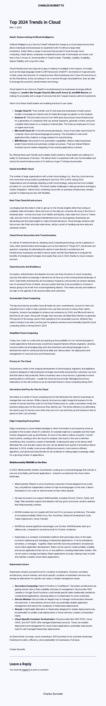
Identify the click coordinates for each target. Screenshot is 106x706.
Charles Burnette (51, 5)
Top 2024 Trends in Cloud (35, 22)
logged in (26, 669)
